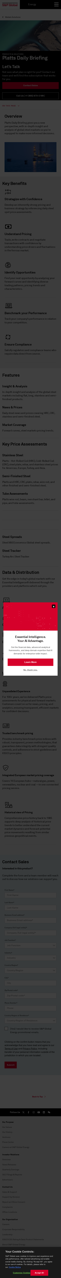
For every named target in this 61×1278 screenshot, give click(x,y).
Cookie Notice (15, 1267)
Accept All (39, 1272)
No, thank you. (30, 670)
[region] (30, 1262)
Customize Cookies (21, 1272)
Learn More (30, 662)
